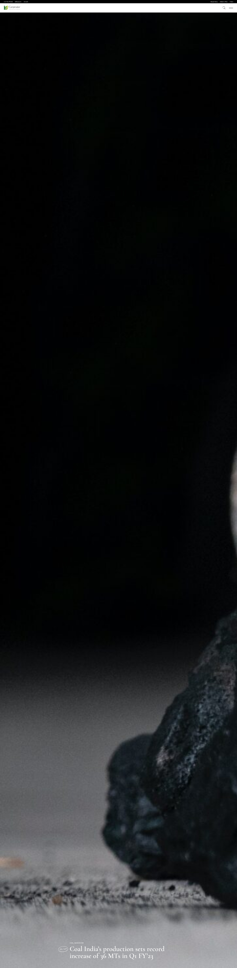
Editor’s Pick (223, 2)
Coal (72, 943)
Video (231, 2)
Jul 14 (63, 949)
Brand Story (214, 2)
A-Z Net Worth (8, 2)
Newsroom (79, 943)
